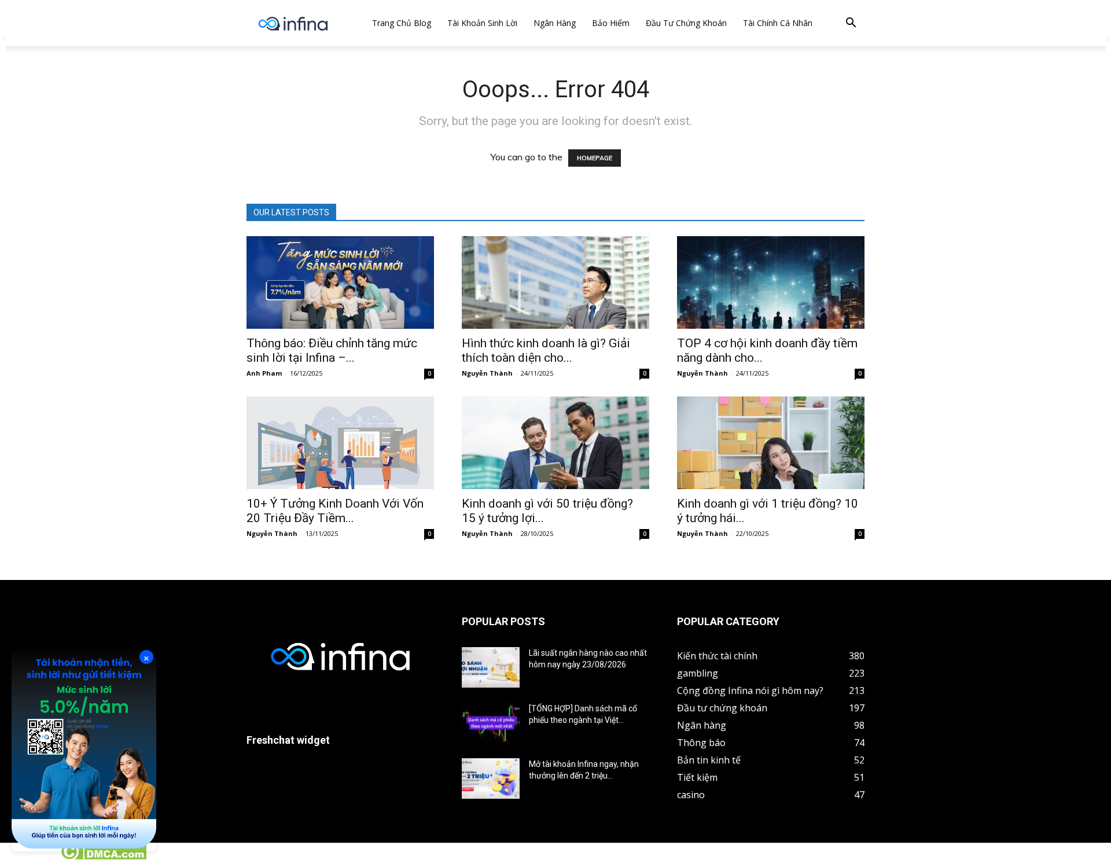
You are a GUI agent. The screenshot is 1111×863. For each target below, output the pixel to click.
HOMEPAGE (594, 158)
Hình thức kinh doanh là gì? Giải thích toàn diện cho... (546, 350)
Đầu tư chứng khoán (686, 22)
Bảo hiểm (611, 22)
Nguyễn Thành (487, 373)
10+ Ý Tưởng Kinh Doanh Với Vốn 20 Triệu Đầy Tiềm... (335, 511)
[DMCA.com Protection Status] (103, 856)
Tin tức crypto (29, 856)
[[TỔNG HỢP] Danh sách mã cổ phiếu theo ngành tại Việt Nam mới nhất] (491, 723)
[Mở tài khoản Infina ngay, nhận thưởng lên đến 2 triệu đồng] (491, 778)
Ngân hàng (555, 22)
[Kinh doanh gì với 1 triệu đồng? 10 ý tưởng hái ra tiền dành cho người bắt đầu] (770, 442)
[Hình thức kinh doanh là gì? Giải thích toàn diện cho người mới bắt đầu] (555, 282)
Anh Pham (264, 373)
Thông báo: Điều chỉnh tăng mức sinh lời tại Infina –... (332, 350)
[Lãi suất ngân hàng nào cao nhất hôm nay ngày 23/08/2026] (491, 667)
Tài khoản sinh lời (482, 22)
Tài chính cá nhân (777, 22)
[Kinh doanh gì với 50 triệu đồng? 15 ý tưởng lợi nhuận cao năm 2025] (555, 442)
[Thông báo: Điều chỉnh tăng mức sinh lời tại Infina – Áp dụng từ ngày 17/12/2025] (340, 282)
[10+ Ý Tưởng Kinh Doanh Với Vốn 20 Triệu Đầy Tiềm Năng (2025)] (340, 442)
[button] (850, 24)
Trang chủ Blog (401, 22)
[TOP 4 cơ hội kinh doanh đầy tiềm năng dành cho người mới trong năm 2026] (770, 282)
